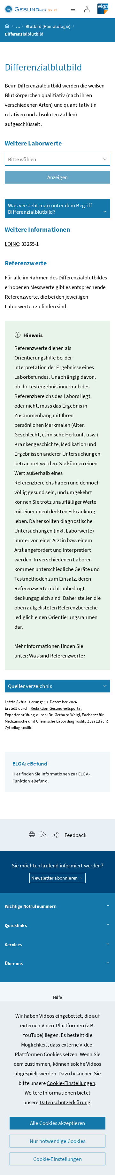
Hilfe (57, 997)
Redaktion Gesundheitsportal (56, 708)
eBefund (39, 781)
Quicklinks (16, 925)
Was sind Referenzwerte (56, 655)
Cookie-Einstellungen (71, 1083)
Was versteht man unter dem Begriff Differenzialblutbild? (50, 208)
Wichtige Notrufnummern (31, 906)
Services (13, 944)
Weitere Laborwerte (33, 143)
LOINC (12, 243)
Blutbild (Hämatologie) (48, 26)
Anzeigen (57, 177)
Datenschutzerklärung (65, 1102)
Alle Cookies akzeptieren (57, 1123)
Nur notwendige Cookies (57, 1141)
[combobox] (57, 159)
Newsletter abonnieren (55, 878)
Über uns (14, 963)
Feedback (75, 835)
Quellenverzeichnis (30, 686)
